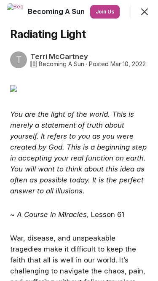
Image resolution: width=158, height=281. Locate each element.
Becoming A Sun (61, 64)
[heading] (57, 11)
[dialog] (79, 140)
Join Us (105, 11)
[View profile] (15, 11)
